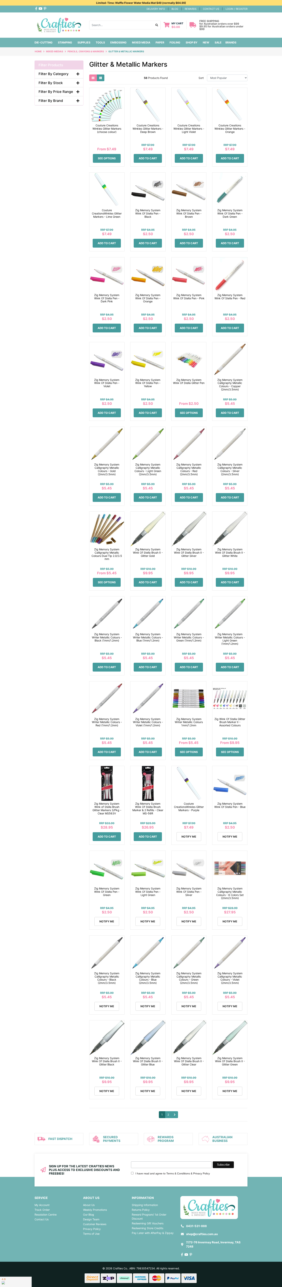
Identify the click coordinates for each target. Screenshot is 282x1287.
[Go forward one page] (174, 1114)
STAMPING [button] (65, 42)
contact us (211, 8)
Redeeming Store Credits (147, 1228)
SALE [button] (218, 42)
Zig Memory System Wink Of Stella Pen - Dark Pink (106, 298)
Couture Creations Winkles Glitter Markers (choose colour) (106, 128)
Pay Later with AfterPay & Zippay (153, 1233)
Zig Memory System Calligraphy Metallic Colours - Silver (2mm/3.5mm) (229, 469)
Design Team (91, 1219)
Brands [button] (230, 42)
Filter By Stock (51, 83)
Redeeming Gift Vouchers (147, 1223)
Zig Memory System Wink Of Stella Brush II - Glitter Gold (148, 552)
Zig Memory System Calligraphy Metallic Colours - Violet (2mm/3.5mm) (229, 978)
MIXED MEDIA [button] (141, 42)
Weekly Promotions (95, 1209)
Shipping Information (145, 1205)
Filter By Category (53, 74)
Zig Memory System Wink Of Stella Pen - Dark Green (229, 213)
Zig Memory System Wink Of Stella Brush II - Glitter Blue (148, 1061)
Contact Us (42, 1219)
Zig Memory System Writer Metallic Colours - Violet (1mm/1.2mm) (148, 722)
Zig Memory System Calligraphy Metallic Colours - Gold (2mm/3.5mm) (106, 469)
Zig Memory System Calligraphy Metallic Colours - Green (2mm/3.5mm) (188, 978)
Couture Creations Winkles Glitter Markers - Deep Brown (148, 128)
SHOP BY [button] (191, 42)
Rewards (190, 8)
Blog (175, 8)
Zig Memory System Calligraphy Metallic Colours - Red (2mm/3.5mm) (188, 469)
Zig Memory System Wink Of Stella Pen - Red (229, 296)
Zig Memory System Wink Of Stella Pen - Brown (188, 213)
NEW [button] (206, 42)
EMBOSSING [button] (118, 42)
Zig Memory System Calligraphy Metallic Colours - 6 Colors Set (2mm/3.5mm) (230, 893)
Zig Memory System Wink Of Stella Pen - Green (106, 892)
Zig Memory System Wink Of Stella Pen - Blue (230, 805)
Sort (201, 77)
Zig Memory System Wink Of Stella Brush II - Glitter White (230, 552)
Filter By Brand (51, 101)
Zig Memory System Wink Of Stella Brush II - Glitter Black (107, 1061)
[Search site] (157, 25)
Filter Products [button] (51, 65)
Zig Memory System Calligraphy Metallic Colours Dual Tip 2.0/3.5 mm (107, 554)
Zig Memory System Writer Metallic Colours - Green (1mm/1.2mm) (189, 637)
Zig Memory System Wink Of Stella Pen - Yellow (147, 383)
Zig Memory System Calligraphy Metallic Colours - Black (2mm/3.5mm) (106, 978)
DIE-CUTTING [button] (44, 42)
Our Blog (88, 1214)
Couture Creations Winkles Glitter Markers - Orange (229, 128)
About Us (89, 1205)
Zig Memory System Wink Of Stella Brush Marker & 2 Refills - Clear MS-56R (147, 808)
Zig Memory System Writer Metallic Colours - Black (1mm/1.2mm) (107, 637)
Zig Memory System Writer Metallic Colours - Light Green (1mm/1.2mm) (230, 638)
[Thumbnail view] (93, 77)
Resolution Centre (46, 1214)
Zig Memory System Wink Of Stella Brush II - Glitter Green (230, 1061)
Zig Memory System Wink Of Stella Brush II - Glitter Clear (189, 1061)
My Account (42, 1205)
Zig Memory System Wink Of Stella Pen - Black (147, 213)
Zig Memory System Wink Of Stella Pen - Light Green (147, 892)
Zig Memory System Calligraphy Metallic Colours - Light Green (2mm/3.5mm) (147, 469)
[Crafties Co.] (59, 24)
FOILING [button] (175, 42)
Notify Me (188, 836)
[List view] (100, 77)
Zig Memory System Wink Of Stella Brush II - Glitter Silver (189, 552)
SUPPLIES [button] (84, 42)
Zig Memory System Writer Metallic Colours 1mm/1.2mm (189, 722)
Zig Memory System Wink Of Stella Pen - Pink (188, 296)
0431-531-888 (196, 1226)
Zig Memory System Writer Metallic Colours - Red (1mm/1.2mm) (107, 722)
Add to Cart (148, 158)
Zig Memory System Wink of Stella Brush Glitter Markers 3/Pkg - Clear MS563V (106, 808)
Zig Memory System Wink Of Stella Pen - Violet (106, 383)
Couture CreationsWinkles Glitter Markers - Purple (189, 807)
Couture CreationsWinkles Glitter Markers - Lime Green (107, 213)
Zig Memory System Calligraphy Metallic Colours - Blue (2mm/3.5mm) (147, 978)
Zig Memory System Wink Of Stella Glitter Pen (188, 381)
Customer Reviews (94, 1224)
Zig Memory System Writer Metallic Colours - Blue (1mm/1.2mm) (148, 637)
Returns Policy (141, 1209)
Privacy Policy (92, 1229)
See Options (107, 158)
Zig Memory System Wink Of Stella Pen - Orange (147, 298)
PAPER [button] (160, 42)
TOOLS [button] (100, 42)
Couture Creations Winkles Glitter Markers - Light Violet (188, 128)
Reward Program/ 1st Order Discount (149, 1216)
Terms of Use (91, 1233)
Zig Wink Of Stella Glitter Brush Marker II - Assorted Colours (229, 722)
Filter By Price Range (56, 92)
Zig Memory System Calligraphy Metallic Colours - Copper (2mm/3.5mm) (229, 384)
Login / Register (236, 8)
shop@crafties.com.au (202, 1234)
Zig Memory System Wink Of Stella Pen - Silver (188, 892)
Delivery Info (156, 8)
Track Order (42, 1209)
